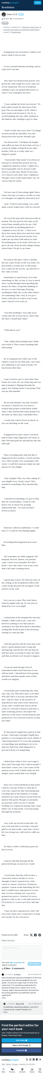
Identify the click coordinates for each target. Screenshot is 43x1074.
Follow (21, 14)
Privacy (15, 1064)
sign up (13, 963)
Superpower (16, 32)
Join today (20, 1040)
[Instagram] (30, 1059)
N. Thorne (17, 974)
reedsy (10, 2)
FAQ (3, 1064)
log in (20, 963)
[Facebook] (37, 1059)
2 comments (17, 19)
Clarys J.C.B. (20, 1004)
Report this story (8, 940)
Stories (32, 1072)
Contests (22, 1072)
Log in (37, 3)
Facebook (20, 1050)
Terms (8, 1064)
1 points (10, 974)
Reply (4, 998)
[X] (27, 1059)
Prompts (12, 1072)
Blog (39, 1072)
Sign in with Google (20, 1045)
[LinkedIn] (33, 1059)
